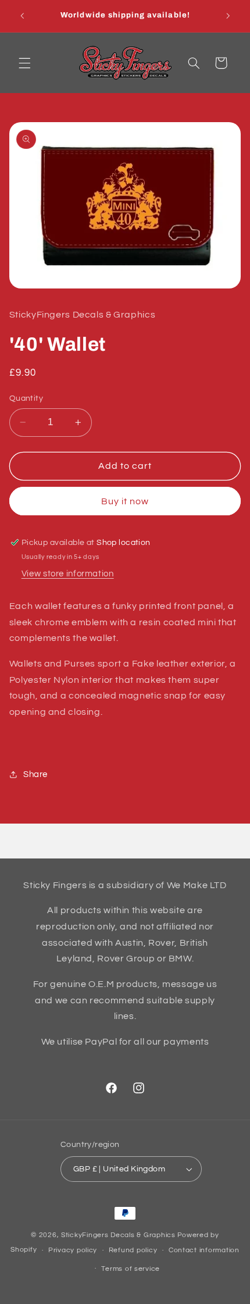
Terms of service (130, 1269)
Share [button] (35, 774)
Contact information (204, 1250)
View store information (68, 573)
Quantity (26, 398)
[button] (24, 62)
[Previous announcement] (22, 15)
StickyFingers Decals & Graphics (118, 1235)
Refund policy (133, 1250)
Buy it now (125, 501)
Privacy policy (72, 1250)
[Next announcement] (228, 15)
